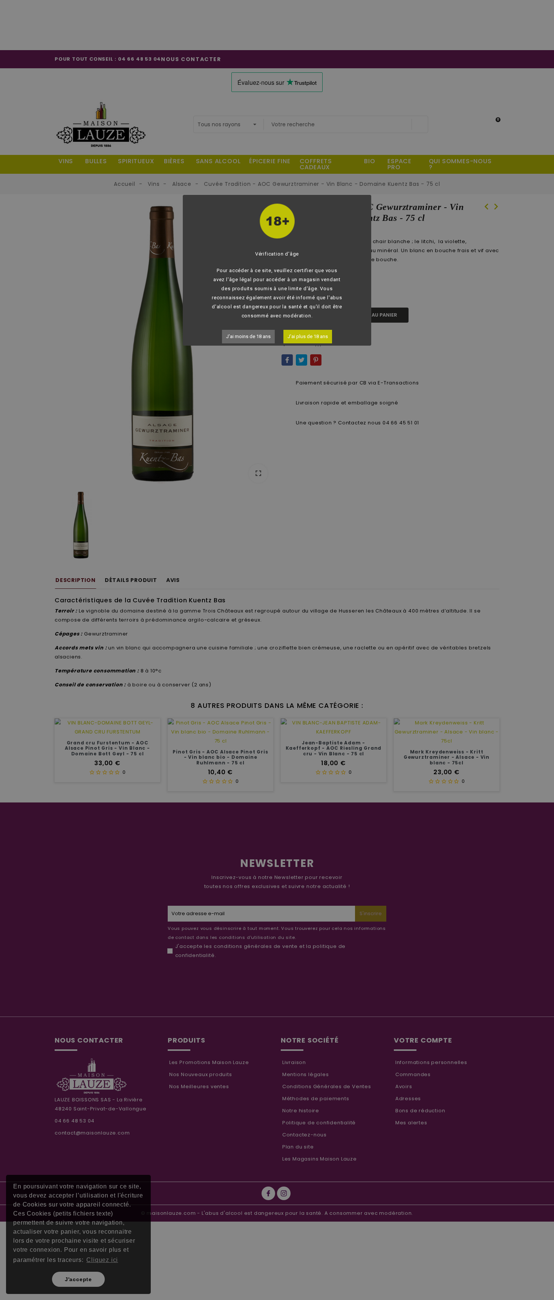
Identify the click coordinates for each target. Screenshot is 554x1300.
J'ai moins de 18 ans (248, 336)
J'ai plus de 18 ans (308, 336)
